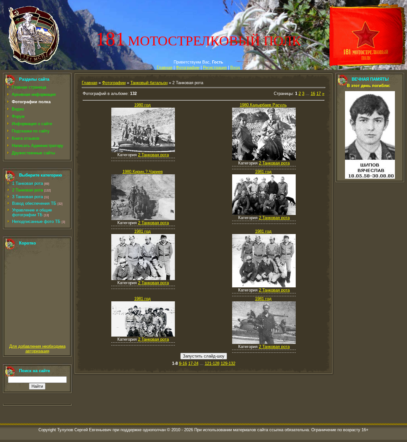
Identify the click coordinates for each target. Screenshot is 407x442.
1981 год (263, 171)
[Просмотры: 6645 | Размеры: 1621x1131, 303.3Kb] (143, 150)
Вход (235, 67)
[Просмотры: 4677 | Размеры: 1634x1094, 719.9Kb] (264, 342)
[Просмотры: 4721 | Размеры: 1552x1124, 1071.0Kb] (143, 278)
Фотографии (187, 67)
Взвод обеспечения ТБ (34, 203)
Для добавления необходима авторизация (37, 348)
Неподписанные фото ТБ (36, 221)
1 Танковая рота (27, 183)
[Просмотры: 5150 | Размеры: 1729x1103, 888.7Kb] (264, 213)
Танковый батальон (149, 82)
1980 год (142, 105)
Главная (164, 67)
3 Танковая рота (27, 196)
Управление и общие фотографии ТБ (32, 212)
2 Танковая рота (27, 190)
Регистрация (215, 67)
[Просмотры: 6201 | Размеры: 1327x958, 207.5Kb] (143, 218)
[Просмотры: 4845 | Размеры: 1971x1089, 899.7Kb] (143, 335)
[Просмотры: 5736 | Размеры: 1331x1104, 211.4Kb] (264, 159)
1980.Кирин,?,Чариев (142, 171)
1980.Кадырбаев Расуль (263, 105)
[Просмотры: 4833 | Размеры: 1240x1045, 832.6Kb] (264, 286)
